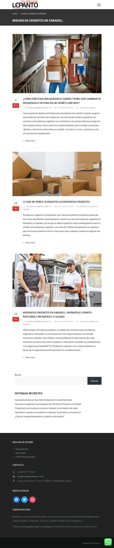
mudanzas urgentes (88, 107)
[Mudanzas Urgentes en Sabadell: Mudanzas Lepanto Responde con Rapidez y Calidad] (57, 280)
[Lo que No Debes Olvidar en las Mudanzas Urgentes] (57, 174)
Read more (30, 140)
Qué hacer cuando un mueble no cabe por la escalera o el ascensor (48, 412)
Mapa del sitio (21, 449)
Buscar (18, 375)
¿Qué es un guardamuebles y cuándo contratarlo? (39, 416)
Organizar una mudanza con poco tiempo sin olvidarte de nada (46, 408)
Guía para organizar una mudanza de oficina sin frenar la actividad (48, 403)
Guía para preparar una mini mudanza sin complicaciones (43, 399)
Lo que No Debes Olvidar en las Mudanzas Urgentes (56, 201)
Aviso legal (20, 453)
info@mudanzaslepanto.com (30, 476)
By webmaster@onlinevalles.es (38, 107)
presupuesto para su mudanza (36, 526)
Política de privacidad (25, 456)
